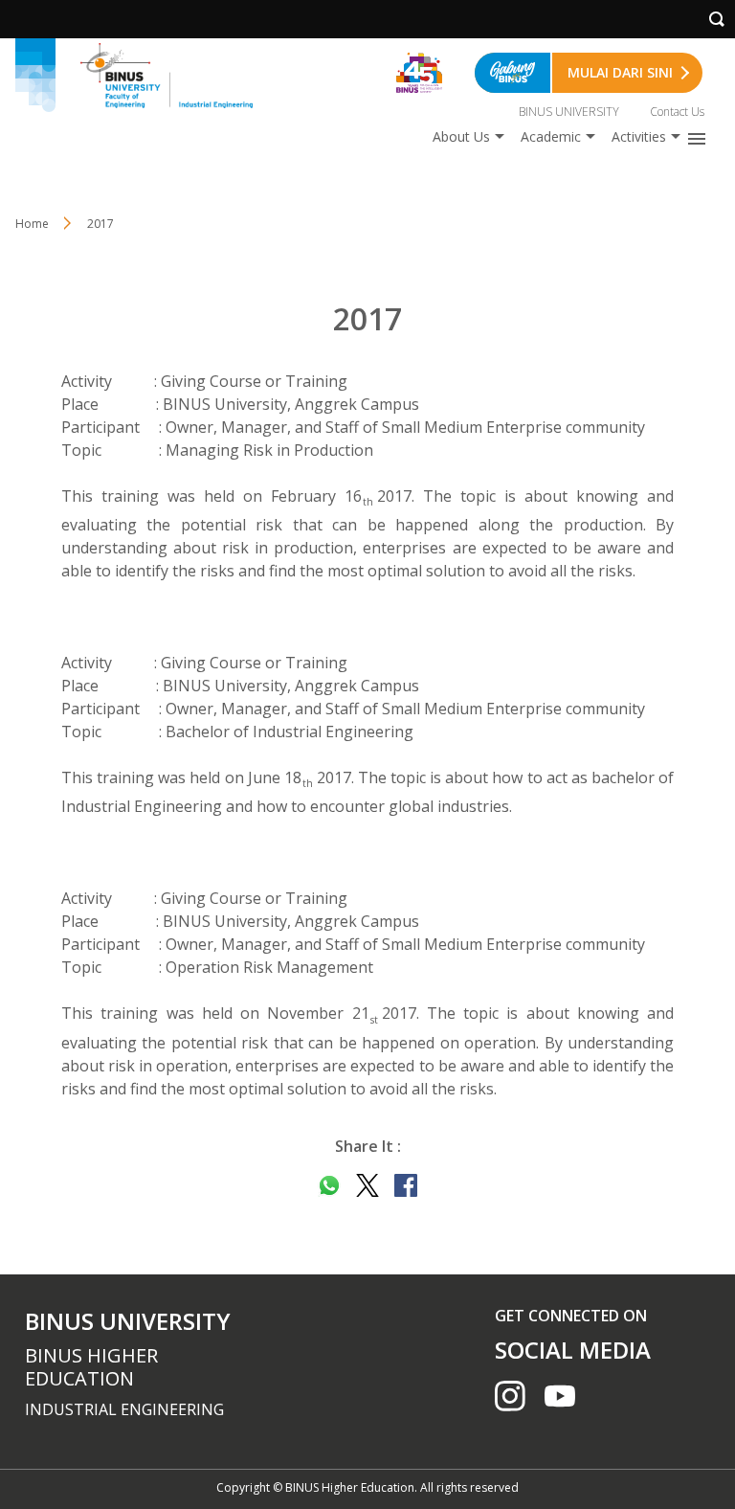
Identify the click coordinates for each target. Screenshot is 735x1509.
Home (32, 223)
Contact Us (677, 111)
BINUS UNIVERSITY (569, 111)
